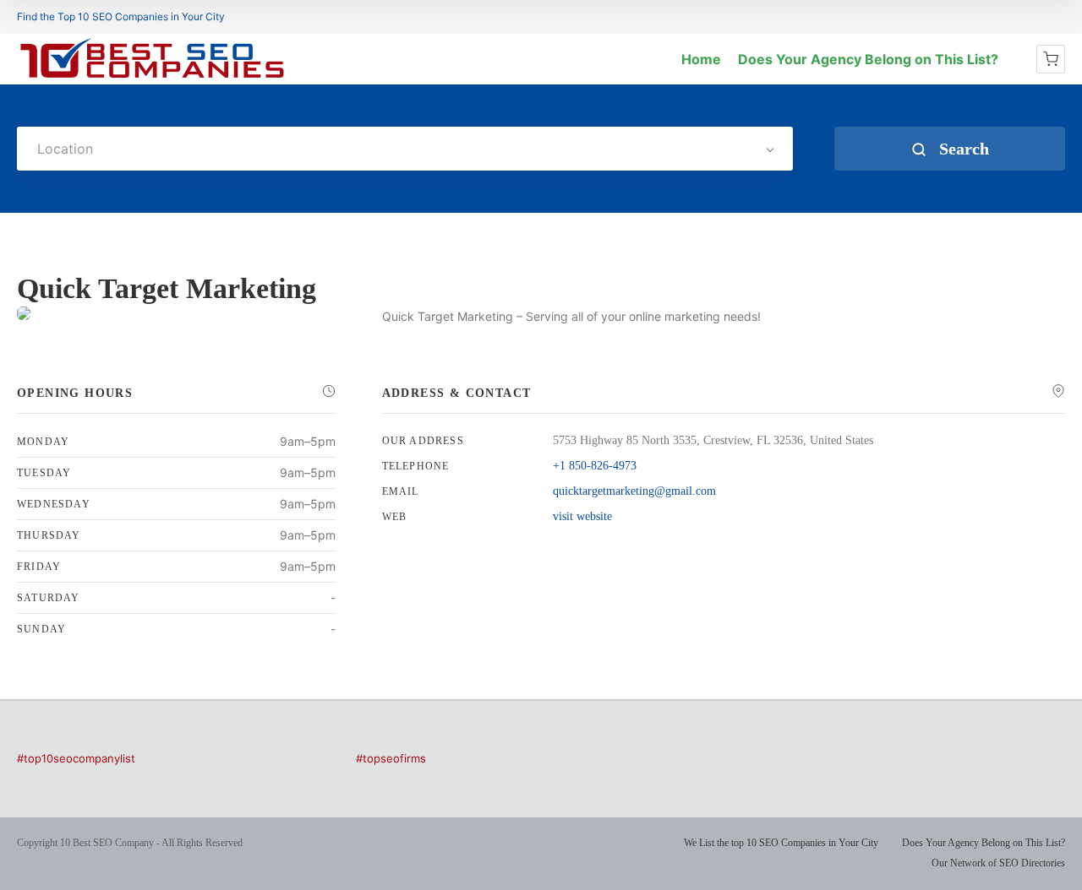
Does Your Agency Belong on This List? (868, 59)
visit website (582, 516)
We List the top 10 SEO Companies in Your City (781, 843)
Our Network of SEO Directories (998, 863)
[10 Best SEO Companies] (152, 77)
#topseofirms (391, 758)
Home (701, 59)
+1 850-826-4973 (595, 465)
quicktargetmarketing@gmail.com (634, 491)
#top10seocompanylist (76, 758)
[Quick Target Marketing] (23, 313)
